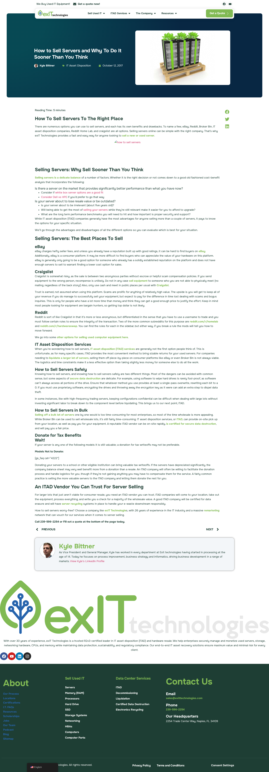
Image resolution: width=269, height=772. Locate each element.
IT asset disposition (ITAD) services (112, 349)
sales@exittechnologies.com (184, 698)
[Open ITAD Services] (129, 13)
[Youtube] (230, 4)
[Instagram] (27, 656)
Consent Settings (222, 765)
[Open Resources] (175, 13)
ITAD (179, 419)
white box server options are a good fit (79, 192)
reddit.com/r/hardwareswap (58, 326)
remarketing (211, 510)
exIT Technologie (115, 510)
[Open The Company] (154, 13)
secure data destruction (85, 378)
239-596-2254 (175, 709)
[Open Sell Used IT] (104, 13)
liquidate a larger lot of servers (69, 358)
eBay (202, 251)
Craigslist (163, 285)
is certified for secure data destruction (191, 423)
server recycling (72, 503)
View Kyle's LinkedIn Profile (87, 561)
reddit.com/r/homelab (204, 321)
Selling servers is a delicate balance (58, 177)
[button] (227, 112)
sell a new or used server (138, 135)
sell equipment (138, 280)
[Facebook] (224, 4)
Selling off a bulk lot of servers (54, 414)
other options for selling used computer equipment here (92, 337)
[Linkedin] (19, 656)
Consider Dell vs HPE (54, 197)
